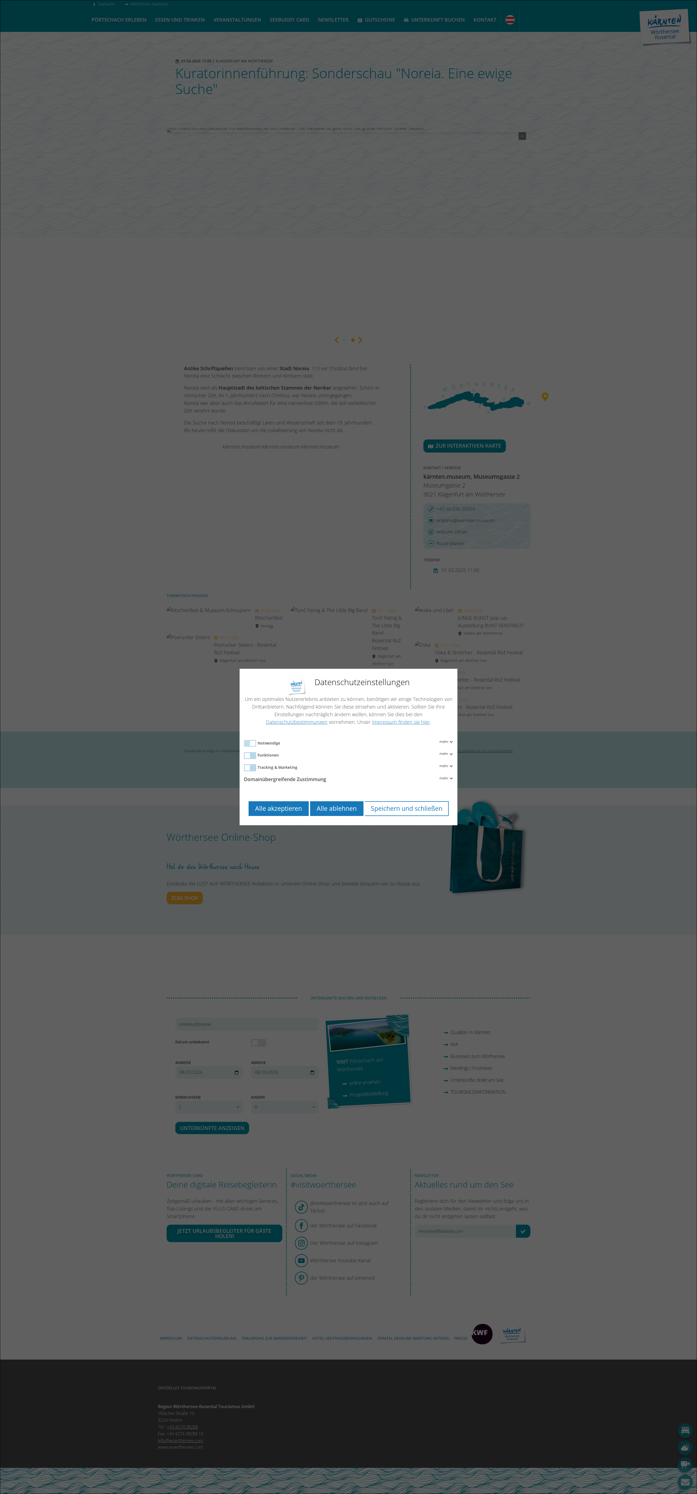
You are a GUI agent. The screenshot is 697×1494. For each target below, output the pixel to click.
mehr (444, 742)
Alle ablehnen (337, 808)
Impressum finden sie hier (401, 722)
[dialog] (348, 747)
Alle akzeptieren (278, 808)
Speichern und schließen (406, 808)
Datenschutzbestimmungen (297, 722)
